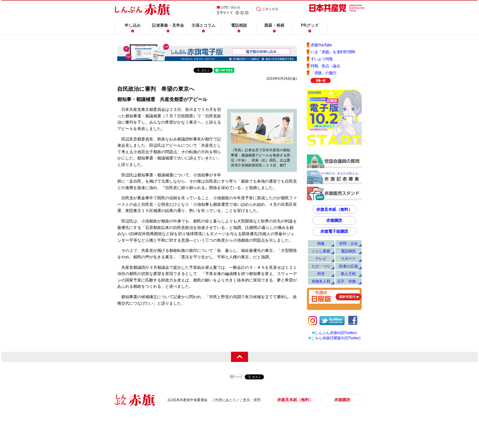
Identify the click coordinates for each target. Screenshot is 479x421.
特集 (321, 243)
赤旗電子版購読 (334, 231)
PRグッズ (310, 25)
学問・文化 (348, 243)
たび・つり (321, 266)
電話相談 (239, 25)
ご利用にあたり (224, 400)
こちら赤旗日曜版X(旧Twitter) (335, 338)
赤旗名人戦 (321, 281)
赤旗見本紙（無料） (334, 209)
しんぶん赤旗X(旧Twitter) (336, 333)
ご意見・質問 (250, 400)
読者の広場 (348, 266)
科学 (321, 274)
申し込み (133, 25)
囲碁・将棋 (274, 25)
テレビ (321, 258)
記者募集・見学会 (168, 25)
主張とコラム (204, 25)
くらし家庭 (321, 251)
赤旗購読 (334, 220)
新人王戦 (348, 274)
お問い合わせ (230, 7)
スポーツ (348, 258)
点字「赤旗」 (348, 281)
